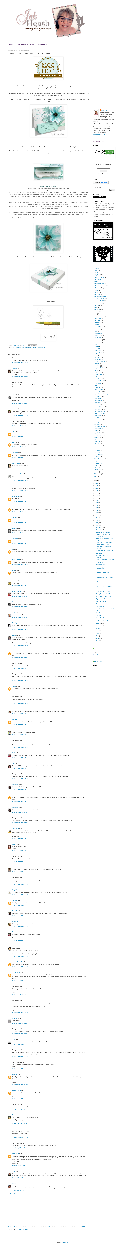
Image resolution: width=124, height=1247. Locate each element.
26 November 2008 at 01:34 (20, 596)
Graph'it (96, 346)
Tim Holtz (97, 452)
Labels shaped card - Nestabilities (102, 567)
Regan (14, 612)
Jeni (13, 570)
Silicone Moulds (98, 428)
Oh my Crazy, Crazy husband (104, 586)
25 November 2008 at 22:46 (20, 362)
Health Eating (98, 350)
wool (95, 472)
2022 (96, 490)
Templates (97, 450)
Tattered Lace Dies (99, 448)
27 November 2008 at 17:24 (20, 1068)
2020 (96, 495)
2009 (96, 523)
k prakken (15, 651)
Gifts (95, 344)
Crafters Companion (100, 296)
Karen (14, 686)
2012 (96, 515)
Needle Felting (98, 389)
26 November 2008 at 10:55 (20, 884)
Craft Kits (97, 294)
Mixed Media (98, 378)
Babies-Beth (16, 463)
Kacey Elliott (16, 559)
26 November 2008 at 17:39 (20, 966)
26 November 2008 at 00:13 (20, 491)
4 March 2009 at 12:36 (18, 1165)
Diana (14, 635)
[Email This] (29, 345)
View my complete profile (100, 134)
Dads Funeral (100, 613)
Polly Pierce (15, 890)
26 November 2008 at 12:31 (20, 905)
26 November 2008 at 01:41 (20, 617)
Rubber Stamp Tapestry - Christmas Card (103, 535)
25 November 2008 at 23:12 (20, 436)
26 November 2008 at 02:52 (20, 747)
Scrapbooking (98, 420)
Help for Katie (98, 353)
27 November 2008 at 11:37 (20, 1044)
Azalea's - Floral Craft (102, 604)
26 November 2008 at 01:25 (20, 564)
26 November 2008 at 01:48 (20, 629)
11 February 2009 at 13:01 (19, 1148)
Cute (95, 307)
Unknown (15, 452)
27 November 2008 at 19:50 (20, 1084)
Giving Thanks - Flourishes (103, 594)
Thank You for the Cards (103, 591)
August (98, 628)
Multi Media (97, 383)
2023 (96, 488)
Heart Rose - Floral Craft (103, 575)
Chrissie (14, 867)
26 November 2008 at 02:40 (20, 735)
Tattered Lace (98, 446)
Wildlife (96, 467)
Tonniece (15, 1018)
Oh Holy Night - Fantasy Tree (104, 577)
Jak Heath (104, 110)
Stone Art (97, 441)
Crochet (96, 305)
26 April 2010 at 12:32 (18, 1190)
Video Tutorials (98, 459)
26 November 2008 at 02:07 (20, 668)
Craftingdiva (16, 972)
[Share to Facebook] (34, 345)
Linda (14, 1039)
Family (96, 329)
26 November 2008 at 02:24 (20, 714)
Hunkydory (97, 357)
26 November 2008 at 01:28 (20, 585)
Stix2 (95, 439)
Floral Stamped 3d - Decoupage (105, 559)
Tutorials (35, 347)
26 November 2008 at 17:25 (20, 956)
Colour (96, 290)
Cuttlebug (97, 309)
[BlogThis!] (31, 345)
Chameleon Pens (99, 283)
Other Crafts (98, 396)
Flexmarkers (98, 333)
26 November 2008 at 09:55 (20, 851)
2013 (96, 513)
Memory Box (98, 374)
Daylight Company (99, 316)
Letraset (96, 372)
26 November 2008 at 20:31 (20, 995)
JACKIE (14, 911)
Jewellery (97, 366)
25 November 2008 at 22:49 (20, 376)
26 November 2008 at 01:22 (20, 543)
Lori (13, 763)
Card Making (98, 279)
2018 (96, 500)
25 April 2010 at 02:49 (18, 1178)
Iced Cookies (98, 359)
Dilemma (98, 615)
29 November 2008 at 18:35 (20, 1098)
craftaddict (15, 1153)
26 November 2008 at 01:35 (20, 606)
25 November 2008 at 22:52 (20, 389)
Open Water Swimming (101, 394)
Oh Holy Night (100, 606)
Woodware (97, 469)
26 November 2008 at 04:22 (20, 789)
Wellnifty (14, 1074)
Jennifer (14, 932)
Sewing (96, 422)
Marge (14, 408)
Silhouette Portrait (99, 426)
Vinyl (95, 461)
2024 (96, 485)
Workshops (43, 44)
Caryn (14, 394)
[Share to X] (32, 345)
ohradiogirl (15, 784)
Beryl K (14, 844)
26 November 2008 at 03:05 (20, 757)
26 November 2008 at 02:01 (20, 657)
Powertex (97, 404)
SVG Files (97, 443)
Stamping (97, 437)
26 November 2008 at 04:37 (20, 812)
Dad (95, 314)
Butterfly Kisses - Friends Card (105, 550)
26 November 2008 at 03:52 (20, 778)
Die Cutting (97, 320)
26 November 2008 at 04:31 (20, 801)
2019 (96, 498)
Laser (96, 370)
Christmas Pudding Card (103, 532)
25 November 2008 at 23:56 (20, 468)
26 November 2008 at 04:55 (20, 822)
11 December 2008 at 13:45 (20, 1137)
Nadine (14, 1183)
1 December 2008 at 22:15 (19, 1109)
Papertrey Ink (28, 347)
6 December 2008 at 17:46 (19, 1123)
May (97, 636)
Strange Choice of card (102, 620)
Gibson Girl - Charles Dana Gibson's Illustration (104, 571)
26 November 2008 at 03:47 (20, 768)
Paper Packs (98, 400)
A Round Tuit (99, 562)
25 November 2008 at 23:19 (20, 457)
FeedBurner (107, 174)
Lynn (13, 1171)
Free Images (98, 340)
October (98, 623)
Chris (13, 431)
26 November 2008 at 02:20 (20, 691)
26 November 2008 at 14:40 (20, 926)
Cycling (96, 311)
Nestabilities (97, 391)
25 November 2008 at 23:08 (20, 415)
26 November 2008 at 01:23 (20, 554)
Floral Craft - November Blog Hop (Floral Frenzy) (104, 543)
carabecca (15, 921)
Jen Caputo (15, 623)
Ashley (14, 1115)
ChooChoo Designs (100, 285)
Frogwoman (15, 719)
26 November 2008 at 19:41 (20, 981)
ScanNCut (97, 417)
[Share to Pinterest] (36, 345)
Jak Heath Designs (99, 361)
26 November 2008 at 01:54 (20, 645)
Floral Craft (21, 347)
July (97, 631)
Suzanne (14, 368)
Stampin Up (97, 435)
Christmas (97, 288)
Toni (13, 946)
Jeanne (14, 795)
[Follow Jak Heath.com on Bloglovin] (101, 183)
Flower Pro (97, 337)
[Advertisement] (48, 1210)
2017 (96, 503)
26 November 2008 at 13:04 (20, 915)
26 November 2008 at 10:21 (20, 861)
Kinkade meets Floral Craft (103, 596)
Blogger (65, 1242)
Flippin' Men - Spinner (102, 599)
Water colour (41, 347)
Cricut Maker (98, 303)
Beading (96, 268)
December (99, 527)
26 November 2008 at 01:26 (20, 575)
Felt (95, 331)
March (98, 640)
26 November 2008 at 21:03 (20, 1023)
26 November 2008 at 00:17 (20, 501)
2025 (96, 483)
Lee (13, 730)
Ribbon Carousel (99, 413)
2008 (96, 525)
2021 (96, 493)
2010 (96, 520)
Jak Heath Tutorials (25, 44)
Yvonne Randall (17, 962)
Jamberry (97, 363)
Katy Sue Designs (99, 368)
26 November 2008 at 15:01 (20, 940)
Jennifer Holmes (17, 591)
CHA (95, 281)
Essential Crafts (98, 327)
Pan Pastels (97, 398)
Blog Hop (15, 347)
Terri (13, 753)
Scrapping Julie (17, 473)
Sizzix (96, 430)
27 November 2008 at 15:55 (20, 1056)
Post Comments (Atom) (22, 1229)
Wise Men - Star (100, 564)
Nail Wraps (97, 387)
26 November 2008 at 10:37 (20, 872)
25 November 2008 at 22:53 (20, 403)
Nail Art (96, 385)
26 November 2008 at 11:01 (20, 894)
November (99, 530)
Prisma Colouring (99, 407)
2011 (96, 518)
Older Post (85, 1226)
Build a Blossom (99, 277)
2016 (96, 505)
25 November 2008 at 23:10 (20, 426)
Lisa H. (14, 709)
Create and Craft (99, 298)
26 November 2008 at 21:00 (20, 1012)
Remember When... (100, 411)
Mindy (14, 580)
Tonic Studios (98, 454)
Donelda (14, 517)
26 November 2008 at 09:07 (20, 838)
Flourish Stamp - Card (102, 584)
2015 (96, 508)
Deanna (14, 528)
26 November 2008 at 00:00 (20, 480)
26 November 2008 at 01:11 (20, 522)
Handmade (97, 348)
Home (10, 44)
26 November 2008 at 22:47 (20, 1033)
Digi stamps (97, 322)
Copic (96, 292)
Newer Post (11, 1226)
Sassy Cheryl (98, 415)
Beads (96, 270)
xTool (95, 476)
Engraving (97, 324)
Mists (95, 376)
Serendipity (15, 496)
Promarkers (97, 409)
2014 (96, 510)
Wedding (97, 465)
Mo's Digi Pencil (99, 381)
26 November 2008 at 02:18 (20, 680)
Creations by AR (99, 301)
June (98, 633)
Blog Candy (97, 272)
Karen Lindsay (16, 1090)
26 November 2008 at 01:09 (20, 512)
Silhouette (97, 424)
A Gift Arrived (99, 589)
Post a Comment (15, 1194)
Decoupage (97, 318)
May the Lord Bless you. (103, 601)
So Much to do (100, 618)
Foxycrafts (15, 828)
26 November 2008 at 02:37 (20, 724)
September (99, 626)
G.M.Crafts (97, 342)
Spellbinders (98, 433)
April (97, 638)
